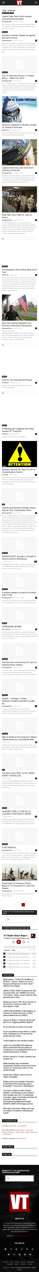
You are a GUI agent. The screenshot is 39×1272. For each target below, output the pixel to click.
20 (36, 816)
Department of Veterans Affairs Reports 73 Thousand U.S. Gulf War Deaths (18, 885)
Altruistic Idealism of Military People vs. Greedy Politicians (19, 126)
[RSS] (32, 1249)
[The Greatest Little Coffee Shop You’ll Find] (19, 252)
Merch (16, 1264)
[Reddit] (22, 1249)
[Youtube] (30, 1255)
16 (36, 706)
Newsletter (10, 1264)
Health (4, 466)
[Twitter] (14, 1255)
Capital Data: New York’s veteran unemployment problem (17, 17)
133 (36, 561)
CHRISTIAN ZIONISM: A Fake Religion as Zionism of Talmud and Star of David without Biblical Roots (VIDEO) (19, 1013)
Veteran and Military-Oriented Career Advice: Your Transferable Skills (19, 509)
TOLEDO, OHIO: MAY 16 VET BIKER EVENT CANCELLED (18, 774)
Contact (30, 1264)
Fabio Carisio (20, 1130)
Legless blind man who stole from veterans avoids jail (18, 169)
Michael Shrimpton (8, 1132)
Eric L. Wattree (6, 629)
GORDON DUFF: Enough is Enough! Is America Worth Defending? (19, 557)
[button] (3, 2)
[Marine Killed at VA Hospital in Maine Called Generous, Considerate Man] (19, 726)
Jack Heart (29, 1130)
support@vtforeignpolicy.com (23, 1236)
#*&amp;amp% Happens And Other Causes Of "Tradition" (18, 430)
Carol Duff (5, 474)
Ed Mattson (5, 275)
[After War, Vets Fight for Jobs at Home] (19, 199)
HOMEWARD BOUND (12, 626)
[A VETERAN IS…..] (19, 836)
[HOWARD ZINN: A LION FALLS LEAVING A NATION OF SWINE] (19, 800)
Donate (23, 1262)
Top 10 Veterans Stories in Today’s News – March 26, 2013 (18, 76)
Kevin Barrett (22, 1126)
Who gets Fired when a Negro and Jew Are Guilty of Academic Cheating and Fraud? (18, 1110)
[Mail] (16, 1249)
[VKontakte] (20, 1255)
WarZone (5, 733)
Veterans (5, 32)
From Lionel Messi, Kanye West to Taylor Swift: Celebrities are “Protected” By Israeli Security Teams (19, 1034)
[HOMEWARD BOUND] (19, 615)
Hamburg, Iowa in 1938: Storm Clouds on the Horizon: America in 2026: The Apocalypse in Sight (19, 1004)
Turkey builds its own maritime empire (18, 1041)
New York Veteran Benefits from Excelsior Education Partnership (17, 324)
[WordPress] (25, 1255)
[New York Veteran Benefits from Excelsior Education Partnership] (19, 308)
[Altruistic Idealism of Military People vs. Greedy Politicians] (19, 109)
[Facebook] (11, 1249)
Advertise (23, 1264)
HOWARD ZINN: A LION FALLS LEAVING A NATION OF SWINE (16, 812)
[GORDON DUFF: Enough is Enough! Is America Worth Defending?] (19, 545)
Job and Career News (8, 13)
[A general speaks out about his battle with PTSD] (19, 581)
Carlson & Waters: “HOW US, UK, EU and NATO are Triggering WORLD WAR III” (19, 1021)
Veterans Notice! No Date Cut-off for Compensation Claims (19, 470)
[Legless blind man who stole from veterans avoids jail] (19, 152)
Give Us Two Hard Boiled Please (17, 380)
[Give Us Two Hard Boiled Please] (19, 360)
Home (4, 7)
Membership (30, 1262)
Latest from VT (8, 975)
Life (3, 504)
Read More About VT (21, 1231)
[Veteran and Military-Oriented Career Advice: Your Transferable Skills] (19, 496)
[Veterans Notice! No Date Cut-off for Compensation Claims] (19, 454)
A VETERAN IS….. (10, 847)
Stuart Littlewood (31, 1132)
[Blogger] (6, 1249)
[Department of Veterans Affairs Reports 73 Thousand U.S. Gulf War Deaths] (19, 872)
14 (36, 474)
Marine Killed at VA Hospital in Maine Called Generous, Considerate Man (19, 738)
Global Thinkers (8, 1147)
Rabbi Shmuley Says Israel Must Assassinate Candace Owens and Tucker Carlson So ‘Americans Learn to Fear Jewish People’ (19, 1066)
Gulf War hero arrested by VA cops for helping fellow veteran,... (19, 663)
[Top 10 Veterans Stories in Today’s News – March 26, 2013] (19, 64)
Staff (11, 1262)
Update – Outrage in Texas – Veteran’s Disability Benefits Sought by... (18, 701)
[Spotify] (9, 1255)
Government (6, 121)
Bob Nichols (7, 1134)
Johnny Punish (20, 1138)
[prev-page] (15, 904)
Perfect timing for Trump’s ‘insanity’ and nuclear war (19, 1058)
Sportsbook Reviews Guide (23, 1267)
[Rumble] (27, 1249)
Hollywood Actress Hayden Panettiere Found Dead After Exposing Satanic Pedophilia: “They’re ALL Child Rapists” (18, 1084)
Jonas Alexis (12, 1126)
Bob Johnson (5, 130)
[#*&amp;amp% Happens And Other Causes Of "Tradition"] (19, 409)
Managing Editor (7, 21)
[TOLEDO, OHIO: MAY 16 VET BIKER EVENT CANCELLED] (19, 762)
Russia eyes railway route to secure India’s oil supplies (17, 1076)
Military (4, 376)
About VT (5, 1262)
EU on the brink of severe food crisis (17, 1027)
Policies (17, 1262)
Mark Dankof (20, 1132)
